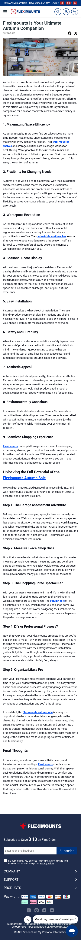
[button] (40, 871)
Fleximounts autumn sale (38, 712)
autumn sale (57, 600)
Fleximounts (45, 764)
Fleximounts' (10, 446)
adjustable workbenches (51, 236)
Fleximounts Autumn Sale (24, 478)
